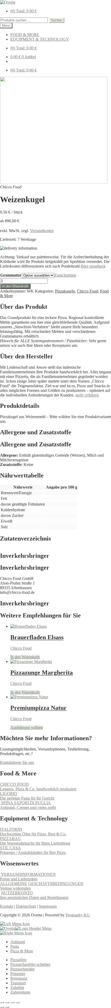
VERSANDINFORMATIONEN (28, 874)
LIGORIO (8, 793)
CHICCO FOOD (14, 784)
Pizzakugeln (65, 291)
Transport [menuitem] (18, 983)
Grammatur (10, 275)
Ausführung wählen (26, 727)
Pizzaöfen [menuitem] (18, 960)
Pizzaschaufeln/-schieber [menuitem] (30, 964)
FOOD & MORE (24, 34)
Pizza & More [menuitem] (21, 951)
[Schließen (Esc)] (17, 1002)
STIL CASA (10, 848)
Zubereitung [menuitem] (20, 992)
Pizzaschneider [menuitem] (22, 969)
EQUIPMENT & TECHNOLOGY (39, 39)
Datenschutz (26, 906)
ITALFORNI (11, 829)
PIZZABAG (10, 838)
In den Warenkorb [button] (25, 657)
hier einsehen (93, 266)
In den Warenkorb (15, 286)
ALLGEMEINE (13, 883)
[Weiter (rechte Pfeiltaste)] (7, 1007)
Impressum (48, 906)
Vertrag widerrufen (15, 888)
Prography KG (78, 915)
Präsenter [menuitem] (17, 973)
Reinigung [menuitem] (18, 978)
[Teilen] (12, 1002)
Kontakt (6, 906)
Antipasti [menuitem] (17, 942)
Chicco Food (87, 291)
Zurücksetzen (65, 275)
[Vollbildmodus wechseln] (7, 1002)
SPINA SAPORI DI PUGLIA (25, 803)
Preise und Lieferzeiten (18, 879)
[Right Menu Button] (16, 933)
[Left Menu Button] (15, 924)
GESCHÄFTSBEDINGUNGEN (55, 883)
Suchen (56, 20)
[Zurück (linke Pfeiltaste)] (2, 1007)
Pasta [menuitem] (14, 946)
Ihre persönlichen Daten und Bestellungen (34, 897)
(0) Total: (23, 11)
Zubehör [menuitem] (17, 987)
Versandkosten (42, 230)
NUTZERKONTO (17, 893)
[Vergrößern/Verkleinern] (2, 1002)
